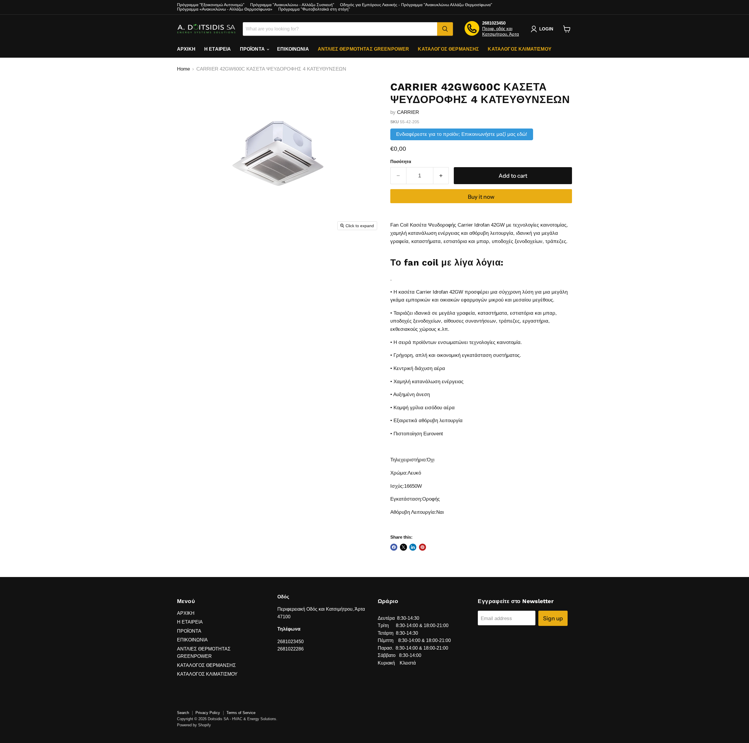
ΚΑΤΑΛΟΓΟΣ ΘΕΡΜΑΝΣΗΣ (448, 49)
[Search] (445, 29)
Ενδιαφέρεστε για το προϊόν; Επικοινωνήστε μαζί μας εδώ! (461, 134)
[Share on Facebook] (393, 547)
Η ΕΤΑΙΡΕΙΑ (217, 49)
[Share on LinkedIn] (412, 547)
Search (183, 713)
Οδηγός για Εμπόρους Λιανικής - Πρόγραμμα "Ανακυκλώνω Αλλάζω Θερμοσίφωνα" (416, 5)
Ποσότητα (400, 161)
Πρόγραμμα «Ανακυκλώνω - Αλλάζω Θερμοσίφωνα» (224, 9)
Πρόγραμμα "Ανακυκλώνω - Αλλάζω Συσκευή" (292, 5)
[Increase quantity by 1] (441, 175)
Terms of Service (240, 713)
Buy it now (481, 196)
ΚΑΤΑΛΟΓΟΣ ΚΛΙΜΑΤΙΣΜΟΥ (519, 49)
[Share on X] (403, 547)
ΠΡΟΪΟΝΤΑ (253, 49)
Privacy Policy (207, 713)
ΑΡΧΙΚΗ (186, 49)
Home (183, 69)
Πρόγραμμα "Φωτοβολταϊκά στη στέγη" (314, 9)
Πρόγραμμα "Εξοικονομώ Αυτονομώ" (210, 5)
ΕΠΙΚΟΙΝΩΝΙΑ (293, 49)
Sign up (553, 618)
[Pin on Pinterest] (422, 547)
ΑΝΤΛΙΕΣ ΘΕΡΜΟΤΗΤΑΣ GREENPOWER (363, 49)
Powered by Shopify (194, 725)
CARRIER (408, 112)
